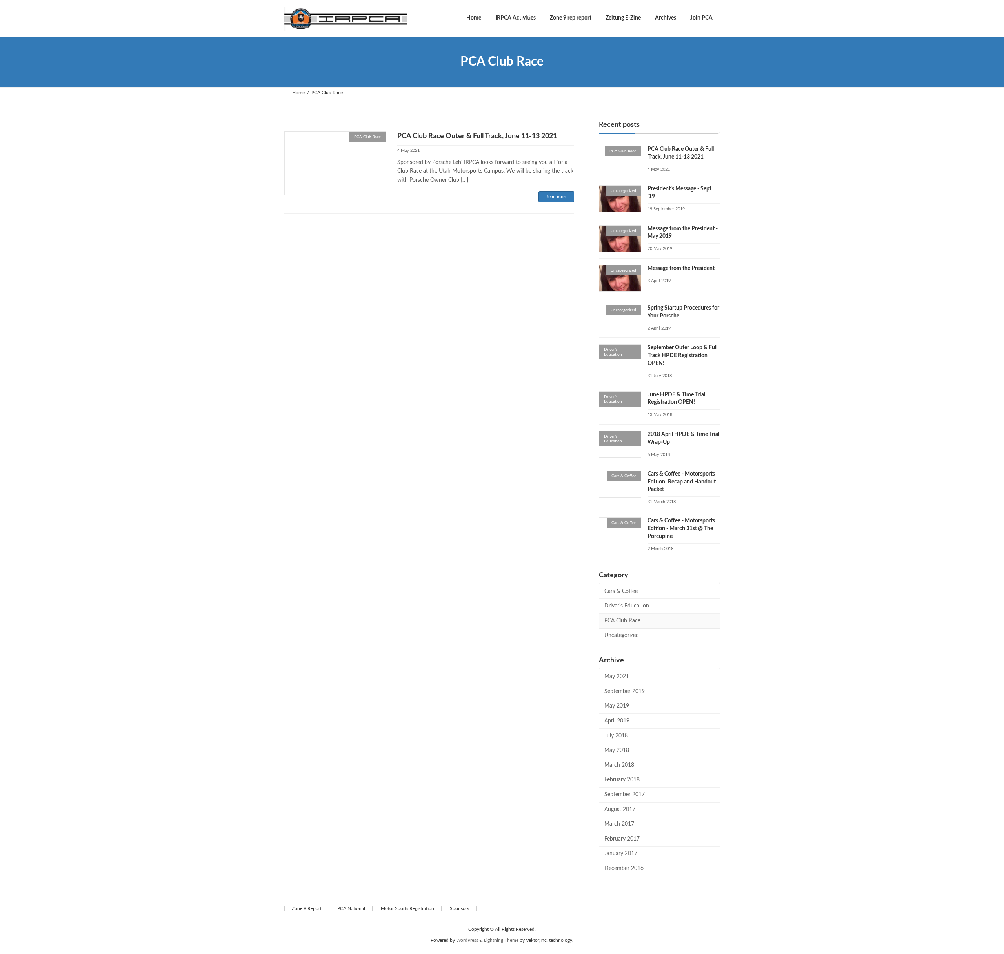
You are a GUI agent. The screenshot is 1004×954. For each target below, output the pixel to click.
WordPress (467, 940)
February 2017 (622, 838)
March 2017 (619, 824)
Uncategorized (621, 635)
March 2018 (619, 765)
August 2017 (619, 809)
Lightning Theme (501, 940)
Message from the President (681, 268)
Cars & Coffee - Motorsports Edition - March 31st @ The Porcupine (681, 528)
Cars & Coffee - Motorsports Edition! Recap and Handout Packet (682, 481)
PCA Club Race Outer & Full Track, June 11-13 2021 (477, 136)
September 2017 (624, 794)
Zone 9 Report (307, 908)
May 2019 (616, 706)
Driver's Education (626, 606)
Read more (556, 196)
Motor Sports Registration (407, 908)
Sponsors (459, 908)
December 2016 (624, 868)
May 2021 (616, 676)
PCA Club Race (622, 620)
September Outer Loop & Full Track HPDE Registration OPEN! (682, 355)
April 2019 (616, 721)
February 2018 (622, 780)
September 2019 (624, 691)
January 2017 (620, 853)
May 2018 (616, 750)
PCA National (351, 908)
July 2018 (616, 735)
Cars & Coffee (621, 591)
